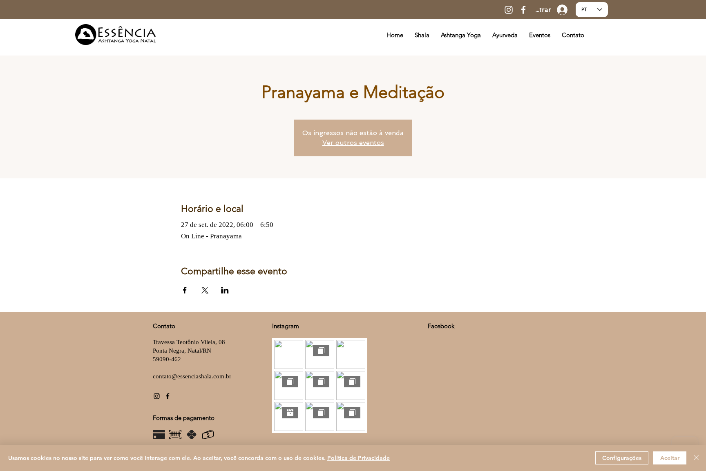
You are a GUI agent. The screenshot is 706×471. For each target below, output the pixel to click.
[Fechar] (696, 457)
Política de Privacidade (358, 458)
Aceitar (669, 458)
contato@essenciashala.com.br (192, 376)
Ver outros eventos (353, 143)
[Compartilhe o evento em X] (205, 290)
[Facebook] (523, 9)
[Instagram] (508, 9)
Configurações (621, 458)
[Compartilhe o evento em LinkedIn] (225, 290)
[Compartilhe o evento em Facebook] (185, 290)
